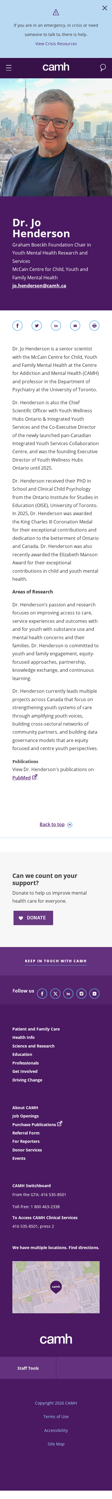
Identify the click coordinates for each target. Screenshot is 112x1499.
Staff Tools (28, 1368)
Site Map (56, 1444)
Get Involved (25, 1071)
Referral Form (26, 1133)
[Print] (94, 326)
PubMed (21, 778)
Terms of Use (56, 1416)
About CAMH (25, 1107)
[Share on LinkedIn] (56, 326)
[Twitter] (55, 993)
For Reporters (26, 1141)
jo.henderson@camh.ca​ (39, 285)
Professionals (25, 1063)
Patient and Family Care (36, 1029)
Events (19, 1158)
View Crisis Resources (56, 43)
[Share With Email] (75, 326)
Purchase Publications (34, 1124)
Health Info (23, 1037)
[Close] (104, 9)
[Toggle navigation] (6, 68)
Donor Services (27, 1150)
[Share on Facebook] (17, 326)
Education (22, 1054)
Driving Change (27, 1080)
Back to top (52, 824)
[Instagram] (81, 993)
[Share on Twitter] (37, 326)
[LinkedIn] (68, 993)
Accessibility (56, 1430)
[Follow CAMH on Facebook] (42, 993)
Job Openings (25, 1116)
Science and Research (33, 1046)
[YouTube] (94, 993)
